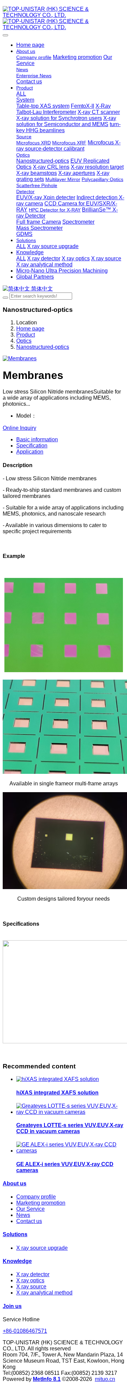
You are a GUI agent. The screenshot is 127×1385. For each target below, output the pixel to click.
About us (14, 1183)
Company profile (36, 1197)
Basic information (37, 439)
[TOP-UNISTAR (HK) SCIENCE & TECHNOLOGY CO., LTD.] (63, 18)
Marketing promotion (40, 1203)
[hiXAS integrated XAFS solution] (57, 1079)
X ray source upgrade (42, 1248)
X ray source (31, 1286)
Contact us (29, 1221)
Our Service (30, 1209)
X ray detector (32, 1274)
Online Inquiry (19, 428)
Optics (23, 341)
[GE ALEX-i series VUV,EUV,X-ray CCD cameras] (70, 1150)
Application (29, 452)
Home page (30, 45)
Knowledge (17, 1261)
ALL (21, 94)
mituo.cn (105, 1379)
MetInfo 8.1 (47, 1379)
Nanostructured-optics (42, 347)
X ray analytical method (44, 1293)
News (23, 1215)
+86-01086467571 (25, 1331)
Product (25, 335)
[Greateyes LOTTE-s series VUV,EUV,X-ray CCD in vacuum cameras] (70, 1112)
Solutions (15, 1234)
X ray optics (30, 1280)
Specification (31, 445)
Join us (12, 1306)
